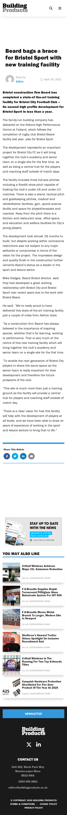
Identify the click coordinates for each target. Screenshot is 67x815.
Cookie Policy (48, 804)
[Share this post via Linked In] (23, 456)
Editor (20, 81)
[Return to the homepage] (15, 8)
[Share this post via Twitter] (15, 456)
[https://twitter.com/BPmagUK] (29, 744)
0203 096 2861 (28, 781)
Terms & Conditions (22, 804)
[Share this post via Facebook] (7, 456)
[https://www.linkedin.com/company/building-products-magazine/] (38, 744)
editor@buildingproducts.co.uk (28, 787)
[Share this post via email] (31, 456)
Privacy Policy (33, 807)
